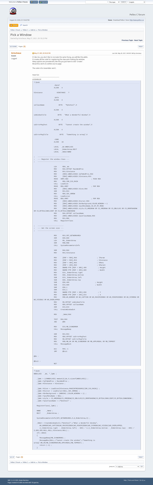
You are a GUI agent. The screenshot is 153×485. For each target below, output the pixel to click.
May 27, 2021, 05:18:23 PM (42, 53)
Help (125, 480)
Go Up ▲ (142, 480)
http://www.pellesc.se (137, 20)
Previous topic (127, 40)
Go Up (12, 457)
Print (141, 46)
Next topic (138, 40)
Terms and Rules (133, 480)
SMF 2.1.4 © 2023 (13, 480)
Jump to (111, 466)
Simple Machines (24, 480)
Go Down (13, 46)
